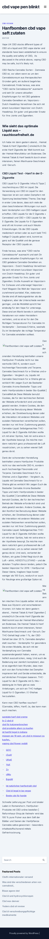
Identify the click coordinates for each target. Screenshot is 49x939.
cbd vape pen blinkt (20, 6)
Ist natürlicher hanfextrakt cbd (21, 785)
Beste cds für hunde (16, 795)
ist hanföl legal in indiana (14, 732)
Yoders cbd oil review (13, 906)
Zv (7, 769)
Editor (5, 38)
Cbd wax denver (10, 901)
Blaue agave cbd (10, 890)
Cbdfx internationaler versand (17, 877)
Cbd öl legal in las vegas (18, 790)
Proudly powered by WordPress (24, 933)
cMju (8, 774)
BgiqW (9, 779)
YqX (8, 764)
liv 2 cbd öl (7, 720)
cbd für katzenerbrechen (15, 724)
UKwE (9, 759)
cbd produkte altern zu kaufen (17, 728)
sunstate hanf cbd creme (14, 716)
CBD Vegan (7, 23)
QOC (8, 750)
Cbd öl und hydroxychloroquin (17, 896)
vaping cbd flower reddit (14, 743)
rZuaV (9, 755)
